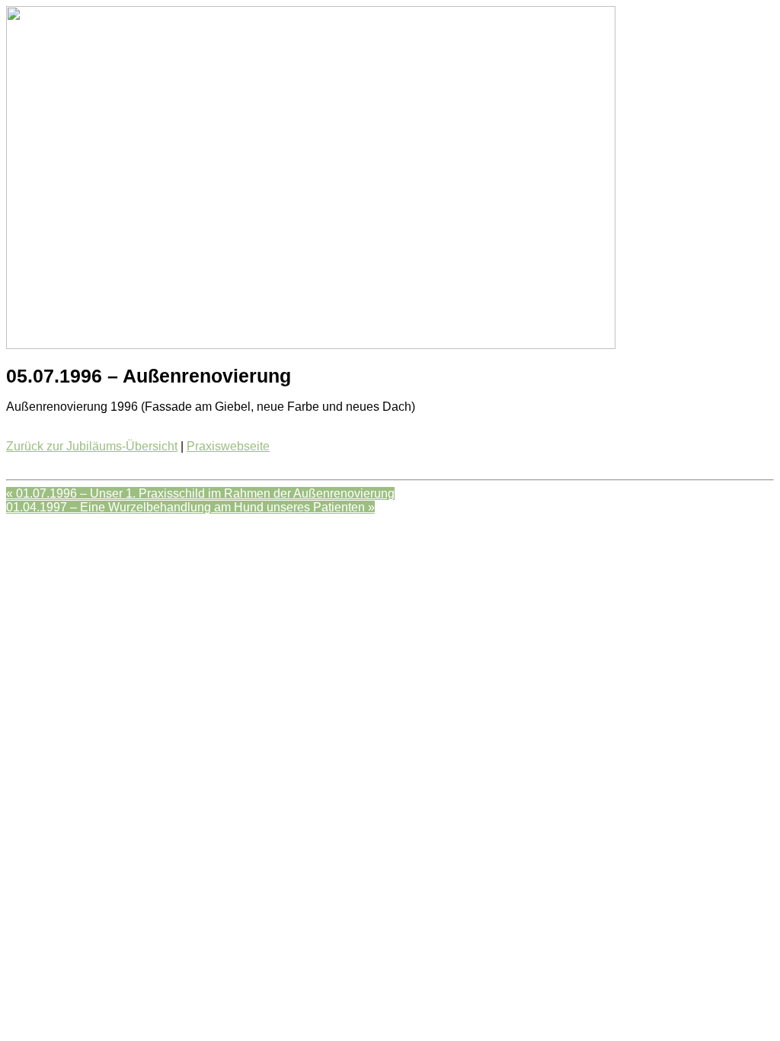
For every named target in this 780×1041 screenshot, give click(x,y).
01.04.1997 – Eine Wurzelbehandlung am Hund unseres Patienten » (190, 507)
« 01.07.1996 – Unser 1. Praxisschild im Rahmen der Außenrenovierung (200, 493)
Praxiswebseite (228, 446)
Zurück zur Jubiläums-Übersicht (91, 446)
